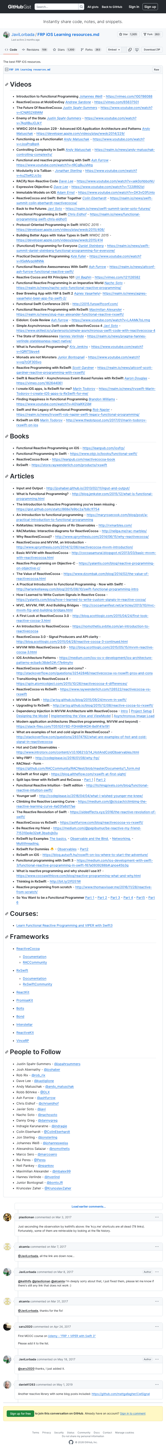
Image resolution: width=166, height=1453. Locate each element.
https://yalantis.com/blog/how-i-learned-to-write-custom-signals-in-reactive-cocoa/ (81, 600)
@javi (41, 1109)
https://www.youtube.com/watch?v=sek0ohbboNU (115, 181)
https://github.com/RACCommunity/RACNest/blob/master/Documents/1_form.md (78, 768)
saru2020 (25, 1326)
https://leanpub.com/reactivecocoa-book (83, 459)
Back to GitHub (112, 6)
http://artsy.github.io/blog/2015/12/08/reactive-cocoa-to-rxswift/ (103, 705)
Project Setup (141, 711)
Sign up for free (20, 1413)
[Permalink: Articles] (7, 476)
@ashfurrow (46, 1098)
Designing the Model (32, 716)
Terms (35, 1432)
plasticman (26, 1217)
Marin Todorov (84, 389)
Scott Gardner (83, 368)
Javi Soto (55, 209)
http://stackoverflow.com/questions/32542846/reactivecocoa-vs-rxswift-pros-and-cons (84, 673)
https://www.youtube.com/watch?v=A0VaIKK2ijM (53, 404)
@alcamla (58, 1281)
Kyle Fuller (78, 256)
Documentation (34, 957)
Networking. (121, 839)
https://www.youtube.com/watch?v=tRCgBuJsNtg (54, 165)
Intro (124, 711)
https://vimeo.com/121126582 (117, 277)
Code (13, 49)
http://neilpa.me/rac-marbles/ (124, 531)
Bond (20, 1016)
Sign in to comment (133, 1413)
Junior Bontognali (71, 357)
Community (84, 1432)
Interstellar (24, 1024)
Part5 (140, 897)
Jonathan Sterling (68, 171)
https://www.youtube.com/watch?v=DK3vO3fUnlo (116, 192)
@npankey (46, 1166)
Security (59, 1432)
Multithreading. (27, 843)
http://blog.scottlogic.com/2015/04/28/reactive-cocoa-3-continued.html (72, 641)
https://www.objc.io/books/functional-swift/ (103, 454)
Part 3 (115, 897)
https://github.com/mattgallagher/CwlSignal (121, 1393)
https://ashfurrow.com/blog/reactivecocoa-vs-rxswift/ (101, 822)
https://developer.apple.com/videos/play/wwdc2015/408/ (60, 229)
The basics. (58, 839)
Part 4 (128, 897)
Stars (66, 49)
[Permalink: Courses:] (7, 913)
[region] (83, 635)
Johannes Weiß (90, 96)
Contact (107, 1432)
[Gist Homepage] (19, 6)
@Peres (40, 1160)
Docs (97, 1432)
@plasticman (41, 1281)
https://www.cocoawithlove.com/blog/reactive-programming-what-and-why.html (78, 876)
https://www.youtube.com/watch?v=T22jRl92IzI (107, 187)
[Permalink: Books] (7, 436)
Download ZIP (152, 49)
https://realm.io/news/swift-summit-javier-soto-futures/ (108, 209)
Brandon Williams (102, 399)
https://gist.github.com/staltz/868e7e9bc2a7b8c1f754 (57, 509)
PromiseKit (24, 1000)
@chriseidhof (49, 1103)
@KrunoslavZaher (58, 1188)
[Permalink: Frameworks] (7, 937)
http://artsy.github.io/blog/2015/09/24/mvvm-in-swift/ (85, 700)
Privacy (46, 1432)
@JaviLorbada (28, 1256)
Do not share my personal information (83, 1436)
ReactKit (22, 992)
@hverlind (52, 1177)
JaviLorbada (22, 34)
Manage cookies (124, 1432)
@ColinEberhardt (57, 1132)
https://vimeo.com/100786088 (129, 96)
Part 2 (101, 780)
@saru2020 (26, 1368)
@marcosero (47, 1154)
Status (70, 1432)
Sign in (134, 7)
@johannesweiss (55, 1143)
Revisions (37, 49)
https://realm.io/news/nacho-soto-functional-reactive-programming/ (68, 288)
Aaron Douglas (136, 378)
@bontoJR (55, 1182)
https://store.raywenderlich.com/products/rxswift (69, 465)
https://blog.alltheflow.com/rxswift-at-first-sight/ (88, 774)
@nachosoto (47, 1115)
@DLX (45, 1092)
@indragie (59, 1126)
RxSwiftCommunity (37, 984)
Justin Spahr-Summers (80, 108)
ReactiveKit (25, 1033)
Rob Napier (101, 410)
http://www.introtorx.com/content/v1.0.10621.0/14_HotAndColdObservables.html (77, 752)
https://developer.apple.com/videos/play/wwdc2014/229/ (80, 133)
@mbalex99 (61, 1171)
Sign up (150, 7)
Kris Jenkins (79, 347)
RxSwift (22, 970)
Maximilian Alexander (105, 309)
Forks (92, 49)
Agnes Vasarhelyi (87, 293)
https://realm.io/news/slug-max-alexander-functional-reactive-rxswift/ (70, 314)
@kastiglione (44, 1081)
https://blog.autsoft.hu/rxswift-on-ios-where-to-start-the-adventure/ (95, 855)
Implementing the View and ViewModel (81, 716)
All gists (93, 6)
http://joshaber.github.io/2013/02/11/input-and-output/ (88, 488)
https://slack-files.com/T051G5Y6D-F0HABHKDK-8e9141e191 (63, 726)
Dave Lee (66, 181)
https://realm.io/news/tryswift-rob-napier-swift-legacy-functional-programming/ (77, 414)
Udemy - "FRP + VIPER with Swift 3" (72, 1336)
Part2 (84, 849)
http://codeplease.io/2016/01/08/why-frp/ (67, 758)
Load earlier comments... (89, 1206)
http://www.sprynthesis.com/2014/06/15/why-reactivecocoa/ (102, 537)
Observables (67, 849)
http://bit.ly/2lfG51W (65, 881)
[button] (130, 49)
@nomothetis (59, 1149)
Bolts (20, 1008)
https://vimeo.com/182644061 (39, 383)
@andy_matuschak (59, 1086)
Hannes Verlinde (71, 336)
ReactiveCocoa (28, 949)
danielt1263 (27, 1384)
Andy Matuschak (76, 139)
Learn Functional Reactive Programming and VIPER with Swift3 (64, 925)
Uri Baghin (83, 277)
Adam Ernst (66, 192)
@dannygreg (47, 1120)
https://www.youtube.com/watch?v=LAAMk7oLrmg (111, 320)
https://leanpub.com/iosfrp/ (104, 448)
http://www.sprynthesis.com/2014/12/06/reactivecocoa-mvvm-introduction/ (74, 547)
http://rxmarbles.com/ (115, 525)
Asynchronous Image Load (134, 716)
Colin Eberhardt (94, 198)
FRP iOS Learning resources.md (68, 34)
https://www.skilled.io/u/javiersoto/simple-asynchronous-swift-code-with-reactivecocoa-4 (85, 330)
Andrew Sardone (78, 102)
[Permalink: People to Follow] (7, 1052)
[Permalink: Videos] (7, 84)
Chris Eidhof (77, 214)
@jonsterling (47, 1137)
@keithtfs (24, 1281)
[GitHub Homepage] (71, 1442)
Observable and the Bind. (89, 839)
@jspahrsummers (67, 1064)
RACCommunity (35, 962)
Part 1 (88, 780)
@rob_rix (38, 1075)
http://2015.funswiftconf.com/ (95, 304)
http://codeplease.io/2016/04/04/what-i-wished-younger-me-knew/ (91, 796)
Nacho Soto (113, 283)
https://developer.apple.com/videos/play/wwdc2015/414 (59, 240)
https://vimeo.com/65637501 (116, 102)
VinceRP (22, 1041)
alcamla (24, 1246)
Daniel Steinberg (91, 246)
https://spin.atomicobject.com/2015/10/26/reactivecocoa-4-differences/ (71, 683)
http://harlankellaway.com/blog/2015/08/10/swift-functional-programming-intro (77, 589)
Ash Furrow (100, 160)
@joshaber (52, 1069)
